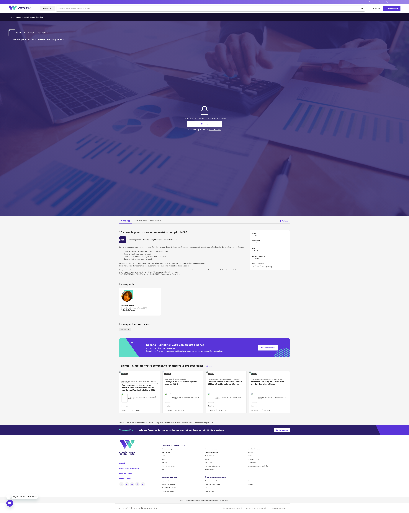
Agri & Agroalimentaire (168, 466)
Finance (150, 423)
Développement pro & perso (170, 449)
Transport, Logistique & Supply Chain (258, 466)
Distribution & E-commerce (212, 466)
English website (224, 500)
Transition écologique (254, 449)
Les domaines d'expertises (129, 468)
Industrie (164, 462)
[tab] (125, 220)
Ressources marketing (376, 2)
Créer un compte (125, 473)
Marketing (250, 452)
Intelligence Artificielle (211, 452)
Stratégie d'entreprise (211, 449)
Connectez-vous (125, 478)
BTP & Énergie (252, 462)
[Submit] (362, 8)
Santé (163, 469)
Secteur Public (209, 462)
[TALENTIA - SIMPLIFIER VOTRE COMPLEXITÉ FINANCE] (140, 395)
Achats (207, 459)
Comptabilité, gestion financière (165, 423)
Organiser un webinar (392, 2)
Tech (163, 456)
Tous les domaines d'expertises (136, 423)
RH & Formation (209, 456)
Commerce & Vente (253, 459)
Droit (163, 459)
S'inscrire (376, 8)
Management (166, 452)
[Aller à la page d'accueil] (22, 9)
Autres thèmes (209, 469)
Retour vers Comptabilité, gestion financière (26, 17)
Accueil (121, 423)
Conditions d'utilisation (192, 500)
